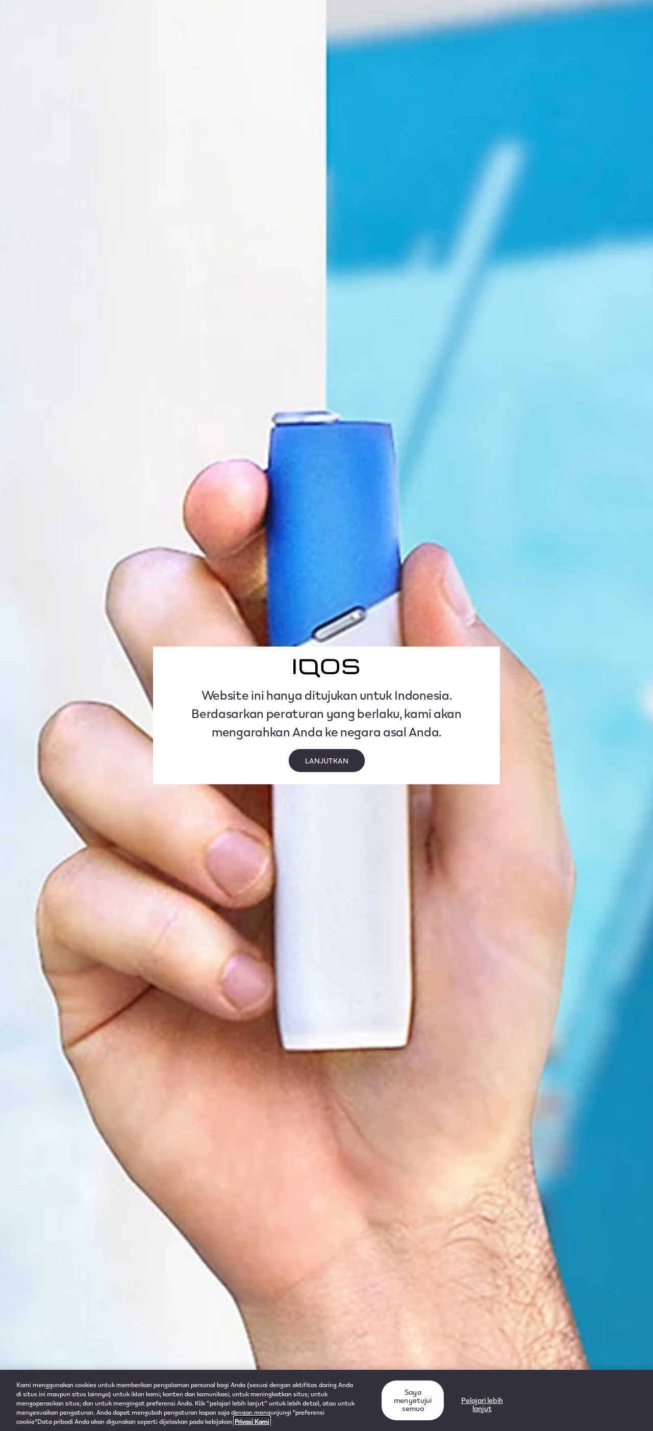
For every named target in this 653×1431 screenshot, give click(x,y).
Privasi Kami (252, 1421)
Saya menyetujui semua (413, 1400)
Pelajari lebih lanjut (482, 1404)
